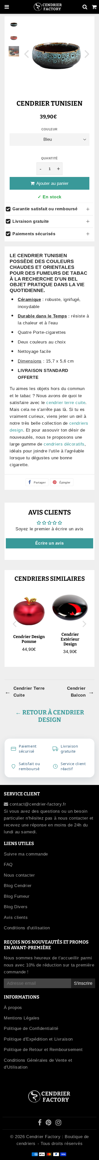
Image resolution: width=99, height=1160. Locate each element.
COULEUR (49, 129)
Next (87, 53)
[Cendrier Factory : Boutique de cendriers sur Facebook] (41, 1123)
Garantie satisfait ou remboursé (45, 209)
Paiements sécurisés (33, 234)
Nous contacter (19, 875)
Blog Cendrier (18, 885)
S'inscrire (83, 983)
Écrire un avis (49, 543)
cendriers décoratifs (64, 444)
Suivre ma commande (26, 854)
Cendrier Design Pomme (29, 639)
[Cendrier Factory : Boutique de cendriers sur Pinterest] (49, 1123)
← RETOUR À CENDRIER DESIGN (49, 716)
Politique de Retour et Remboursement (43, 1049)
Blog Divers (16, 906)
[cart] (94, 6)
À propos (13, 1007)
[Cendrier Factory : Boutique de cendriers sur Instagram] (58, 1123)
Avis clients (16, 917)
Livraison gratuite (30, 221)
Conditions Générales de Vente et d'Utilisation (38, 1064)
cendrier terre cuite (65, 402)
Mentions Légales (22, 1018)
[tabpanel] (14, 24)
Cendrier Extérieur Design (70, 639)
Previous (26, 53)
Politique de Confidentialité (31, 1028)
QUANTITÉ (49, 158)
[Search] (84, 6)
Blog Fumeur (17, 896)
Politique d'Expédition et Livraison (38, 1039)
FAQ (8, 864)
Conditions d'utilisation (27, 928)
